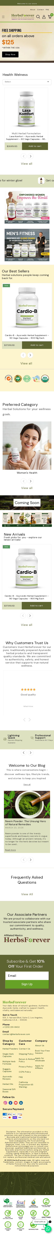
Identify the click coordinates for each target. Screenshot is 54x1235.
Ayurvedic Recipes (7, 1077)
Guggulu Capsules (7, 1070)
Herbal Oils (8, 1084)
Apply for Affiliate (39, 1067)
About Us (39, 1045)
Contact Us (24, 1049)
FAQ (47, 10)
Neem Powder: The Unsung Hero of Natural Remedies (25, 823)
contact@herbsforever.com (16, 1034)
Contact (40, 10)
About (32, 10)
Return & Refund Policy (27, 1060)
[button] (3, 17)
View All (27, 894)
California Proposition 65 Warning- (26, 1084)
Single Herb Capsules (8, 1055)
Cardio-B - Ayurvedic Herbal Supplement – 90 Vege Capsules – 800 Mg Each (27, 336)
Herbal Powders (10, 1049)
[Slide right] (31, 156)
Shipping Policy (26, 1054)
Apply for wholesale (40, 1059)
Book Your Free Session (42, 1052)
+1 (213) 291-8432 (11, 1027)
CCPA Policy (25, 1072)
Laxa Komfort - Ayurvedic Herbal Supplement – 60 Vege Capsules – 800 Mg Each (26, 138)
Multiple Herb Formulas (9, 1062)
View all (26, 164)
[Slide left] (23, 156)
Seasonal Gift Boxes (9, 1090)
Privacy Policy (25, 1067)
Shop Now (10, 54)
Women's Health (27, 472)
